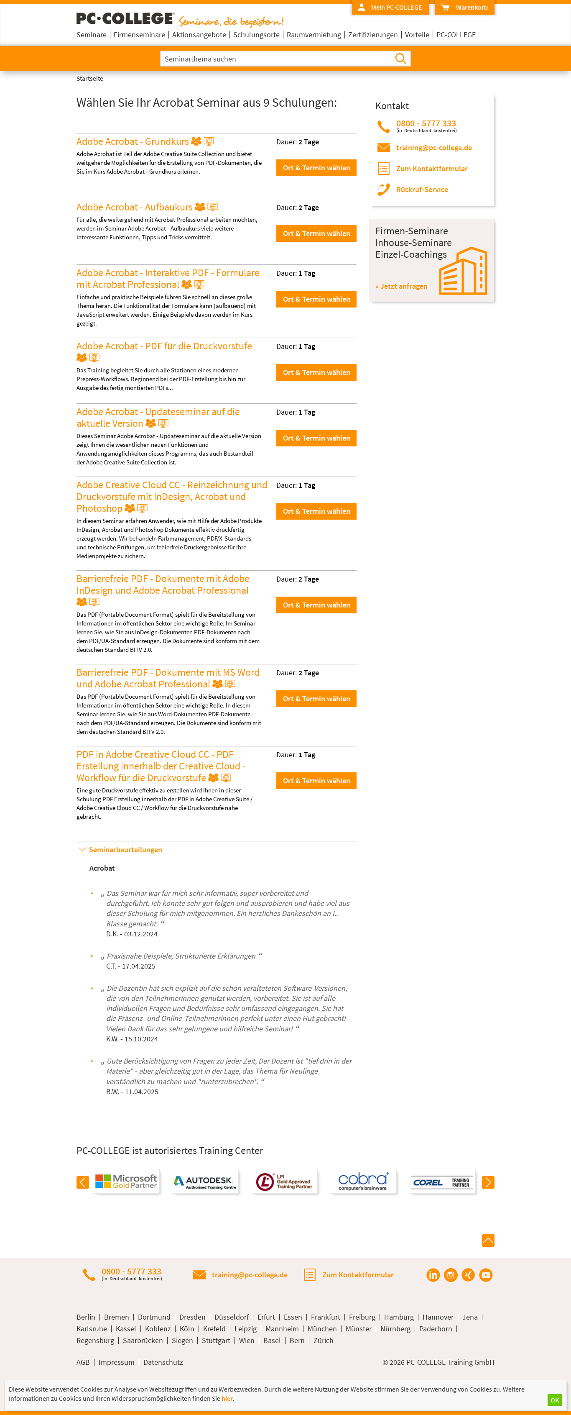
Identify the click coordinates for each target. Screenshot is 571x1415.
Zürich (324, 1340)
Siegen (182, 1340)
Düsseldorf (231, 1317)
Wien (247, 1340)
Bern (297, 1340)
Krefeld (214, 1328)
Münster (359, 1328)
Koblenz (158, 1328)
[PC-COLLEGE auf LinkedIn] (433, 1275)
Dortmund (154, 1317)
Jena (470, 1317)
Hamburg (399, 1317)
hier (227, 1398)
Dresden (192, 1317)
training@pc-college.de (434, 147)
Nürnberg (395, 1328)
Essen (293, 1317)
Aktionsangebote (199, 34)
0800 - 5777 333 (426, 125)
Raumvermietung (314, 34)
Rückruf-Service (422, 189)
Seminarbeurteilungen (125, 849)
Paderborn (435, 1328)
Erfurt (266, 1317)
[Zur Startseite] (179, 26)
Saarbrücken (143, 1340)
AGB (83, 1362)
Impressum (117, 1362)
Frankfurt (325, 1317)
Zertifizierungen (373, 34)
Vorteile (417, 34)
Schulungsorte (256, 34)
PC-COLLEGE (456, 34)
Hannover (438, 1317)
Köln (187, 1328)
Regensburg (95, 1340)
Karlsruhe (91, 1328)
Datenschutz (163, 1362)
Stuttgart (216, 1340)
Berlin (85, 1317)
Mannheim (282, 1328)
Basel (272, 1340)
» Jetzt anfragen (401, 286)
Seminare (91, 34)
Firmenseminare (139, 34)
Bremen (116, 1317)
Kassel (126, 1328)
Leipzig (246, 1328)
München (322, 1328)
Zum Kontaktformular (432, 168)
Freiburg (362, 1317)
